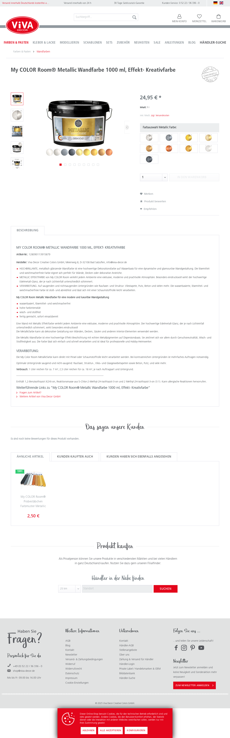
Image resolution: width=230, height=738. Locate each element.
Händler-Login (127, 664)
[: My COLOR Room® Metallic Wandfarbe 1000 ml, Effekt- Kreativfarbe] (17, 99)
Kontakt (69, 650)
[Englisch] (221, 2)
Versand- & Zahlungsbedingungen (84, 659)
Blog (67, 645)
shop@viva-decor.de (24, 671)
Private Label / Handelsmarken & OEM (140, 669)
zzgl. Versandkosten (160, 116)
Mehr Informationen (115, 723)
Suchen (165, 589)
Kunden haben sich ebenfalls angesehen (139, 456)
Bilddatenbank (127, 673)
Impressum (71, 678)
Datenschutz (72, 673)
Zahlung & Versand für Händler (136, 659)
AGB (67, 641)
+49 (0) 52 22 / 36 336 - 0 (27, 666)
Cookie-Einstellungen (77, 683)
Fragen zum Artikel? (30, 392)
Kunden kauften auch (75, 456)
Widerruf (70, 664)
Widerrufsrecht (73, 669)
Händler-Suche (127, 678)
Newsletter (71, 655)
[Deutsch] (215, 2)
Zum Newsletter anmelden (192, 685)
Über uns (124, 655)
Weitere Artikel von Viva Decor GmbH (39, 396)
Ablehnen (88, 730)
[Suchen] (134, 17)
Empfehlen (150, 209)
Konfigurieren (136, 730)
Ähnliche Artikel (30, 456)
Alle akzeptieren (110, 730)
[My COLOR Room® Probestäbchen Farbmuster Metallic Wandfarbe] (33, 480)
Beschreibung (27, 230)
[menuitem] (106, 17)
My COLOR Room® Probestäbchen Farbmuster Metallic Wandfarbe (33, 502)
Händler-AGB (126, 645)
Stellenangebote (128, 650)
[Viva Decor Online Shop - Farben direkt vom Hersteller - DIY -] (22, 26)
